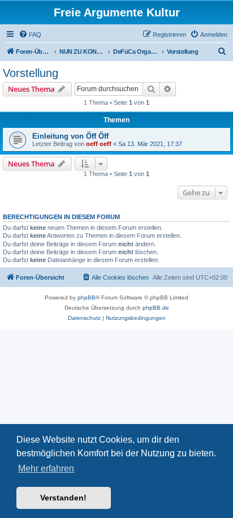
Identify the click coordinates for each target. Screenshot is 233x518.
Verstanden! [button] (63, 497)
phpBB (86, 297)
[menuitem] (30, 34)
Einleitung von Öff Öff (70, 136)
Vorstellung (30, 73)
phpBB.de (156, 308)
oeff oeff (98, 143)
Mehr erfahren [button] (46, 468)
